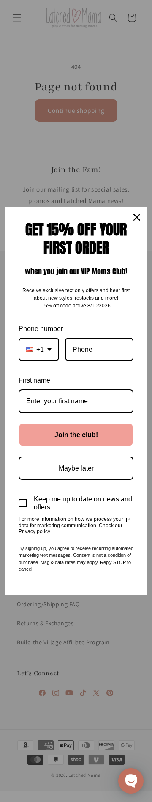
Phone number (41, 328)
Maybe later (76, 468)
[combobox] (39, 349)
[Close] (137, 217)
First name (34, 380)
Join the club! (76, 434)
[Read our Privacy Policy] (128, 520)
